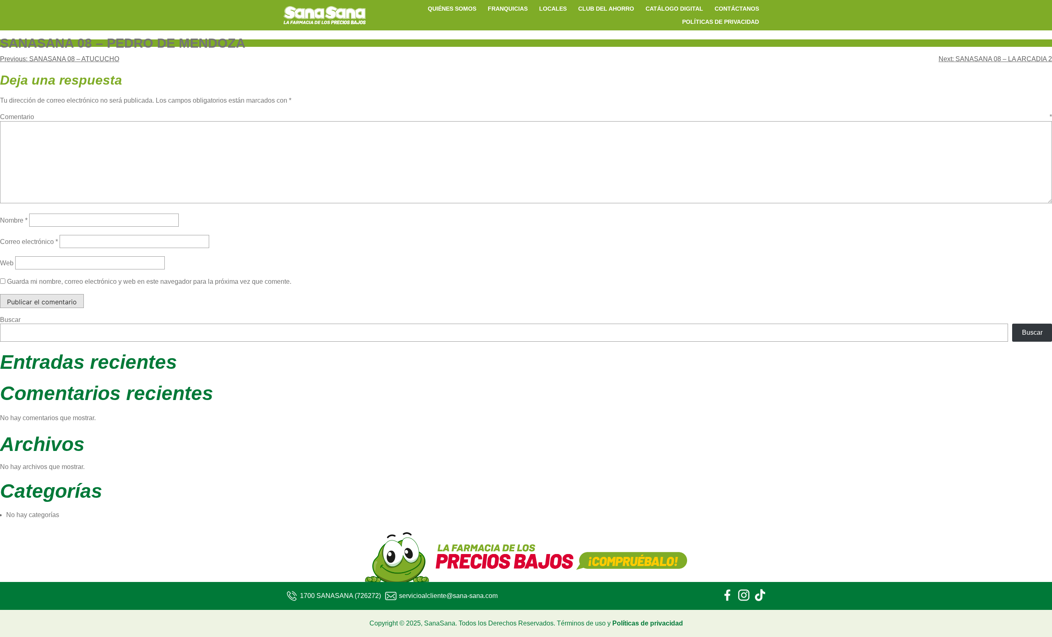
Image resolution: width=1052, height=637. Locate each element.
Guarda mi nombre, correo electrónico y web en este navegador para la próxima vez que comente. (149, 281)
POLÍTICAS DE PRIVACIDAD (720, 21)
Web (7, 263)
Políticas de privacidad (647, 623)
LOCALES (553, 8)
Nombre (14, 220)
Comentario (526, 116)
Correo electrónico (29, 241)
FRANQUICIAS (508, 8)
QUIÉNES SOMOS (452, 8)
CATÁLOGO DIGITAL (674, 8)
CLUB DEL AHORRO (606, 8)
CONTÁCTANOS (737, 8)
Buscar (10, 319)
